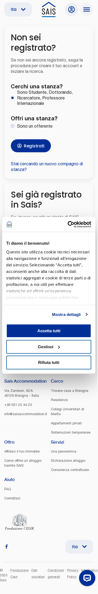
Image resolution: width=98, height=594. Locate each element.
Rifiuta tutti (48, 362)
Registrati (34, 146)
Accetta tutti (48, 330)
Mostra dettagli (66, 314)
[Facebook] (6, 546)
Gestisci (45, 346)
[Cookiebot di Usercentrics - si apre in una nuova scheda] (68, 224)
